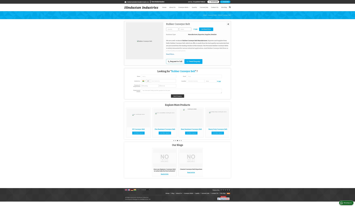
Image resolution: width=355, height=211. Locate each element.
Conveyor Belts (183, 7)
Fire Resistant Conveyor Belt (138, 129)
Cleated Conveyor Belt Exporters (191, 169)
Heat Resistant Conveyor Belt (165, 129)
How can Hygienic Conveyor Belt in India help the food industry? (165, 170)
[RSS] (228, 193)
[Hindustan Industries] (141, 7)
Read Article (164, 174)
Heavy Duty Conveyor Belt (191, 129)
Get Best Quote (138, 133)
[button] (158, 1)
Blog (172, 193)
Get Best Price (206, 29)
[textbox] (185, 29)
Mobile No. (137, 81)
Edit (196, 29)
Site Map (224, 7)
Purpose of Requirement (136, 86)
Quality (194, 7)
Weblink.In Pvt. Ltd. (145, 199)
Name (138, 76)
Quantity (183, 81)
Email (184, 76)
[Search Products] (229, 7)
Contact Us (214, 7)
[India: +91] (143, 81)
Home (164, 7)
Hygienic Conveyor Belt (217, 129)
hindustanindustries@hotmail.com (138, 2)
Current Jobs (204, 7)
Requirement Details (136, 91)
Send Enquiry (194, 61)
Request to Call (176, 61)
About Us (172, 7)
